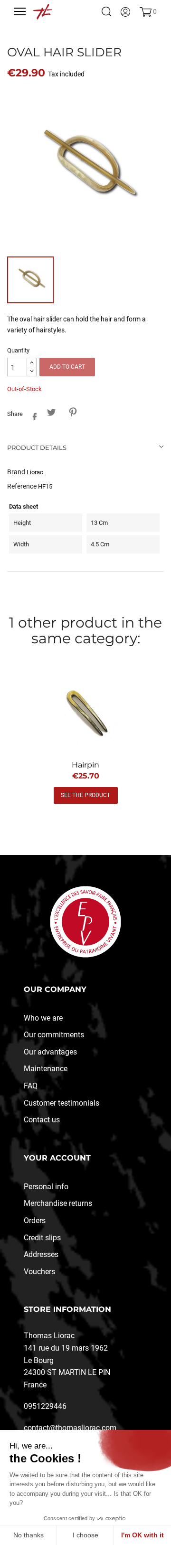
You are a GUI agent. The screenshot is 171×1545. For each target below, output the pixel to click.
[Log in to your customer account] (125, 11)
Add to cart (67, 366)
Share (32, 415)
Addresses (41, 1254)
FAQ (31, 1085)
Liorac (35, 472)
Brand (16, 472)
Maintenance (45, 1068)
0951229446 (45, 1406)
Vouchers (39, 1271)
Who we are (43, 1018)
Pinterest (72, 412)
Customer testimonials (61, 1103)
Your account (57, 1157)
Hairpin (85, 764)
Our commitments (54, 1034)
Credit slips (42, 1237)
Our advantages (50, 1051)
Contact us (42, 1119)
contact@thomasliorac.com (70, 1427)
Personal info (46, 1186)
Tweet (51, 412)
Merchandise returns (58, 1203)
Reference (22, 486)
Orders (35, 1220)
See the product (85, 795)
